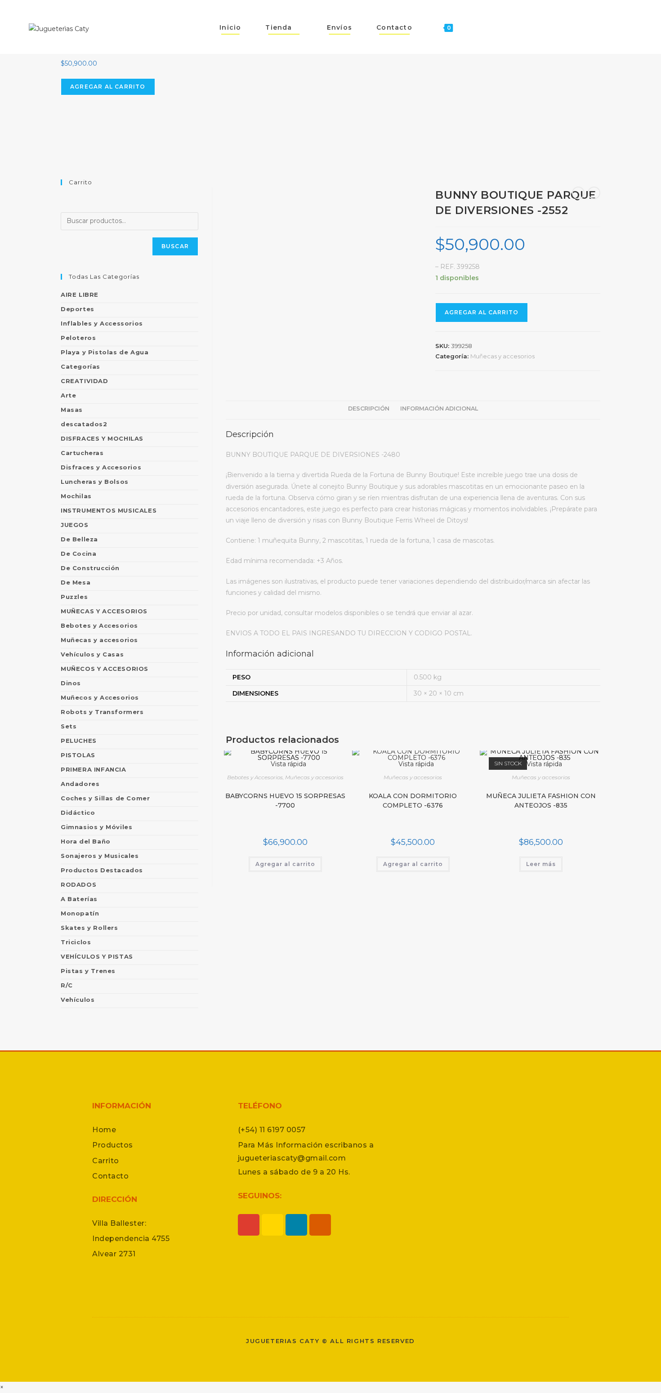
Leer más (541, 864)
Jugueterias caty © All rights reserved (330, 1340)
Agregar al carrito (108, 86)
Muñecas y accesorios (502, 356)
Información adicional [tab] (439, 408)
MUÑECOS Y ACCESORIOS (104, 668)
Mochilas (76, 496)
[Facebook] (296, 1225)
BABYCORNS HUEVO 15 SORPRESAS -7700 (285, 800)
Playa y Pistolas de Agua (104, 352)
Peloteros (78, 337)
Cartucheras (82, 452)
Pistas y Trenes (88, 970)
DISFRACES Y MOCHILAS (102, 438)
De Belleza (79, 539)
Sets (68, 726)
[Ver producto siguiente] (594, 193)
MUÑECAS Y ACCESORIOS (104, 611)
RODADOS (78, 884)
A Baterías (79, 898)
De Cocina (78, 553)
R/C (67, 985)
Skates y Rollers (89, 927)
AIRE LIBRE (79, 294)
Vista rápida (415, 764)
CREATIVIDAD (84, 380)
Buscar (175, 246)
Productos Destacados (102, 870)
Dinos (71, 683)
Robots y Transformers (102, 711)
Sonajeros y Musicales (100, 855)
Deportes (77, 309)
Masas (72, 409)
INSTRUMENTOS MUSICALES (108, 510)
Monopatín (80, 913)
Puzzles (74, 596)
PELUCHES (79, 740)
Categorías (80, 366)
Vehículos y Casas (92, 654)
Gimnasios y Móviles (96, 826)
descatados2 (84, 424)
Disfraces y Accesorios (101, 467)
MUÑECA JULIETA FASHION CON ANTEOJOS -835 (541, 800)
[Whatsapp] (272, 1225)
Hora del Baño (86, 841)
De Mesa (75, 582)
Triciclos (76, 942)
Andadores (80, 783)
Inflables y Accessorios (102, 323)
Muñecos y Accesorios (100, 697)
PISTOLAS (78, 755)
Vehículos (77, 999)
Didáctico (78, 812)
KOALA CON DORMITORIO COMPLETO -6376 (413, 800)
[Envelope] (320, 1225)
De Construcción (90, 567)
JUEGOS (75, 524)
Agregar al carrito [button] (285, 864)
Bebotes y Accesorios (255, 777)
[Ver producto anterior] (578, 193)
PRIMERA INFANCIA (93, 769)
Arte (68, 395)
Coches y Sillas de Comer (105, 798)
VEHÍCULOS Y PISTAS (97, 956)
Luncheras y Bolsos (95, 481)
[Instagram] (248, 1225)
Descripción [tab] (368, 408)
